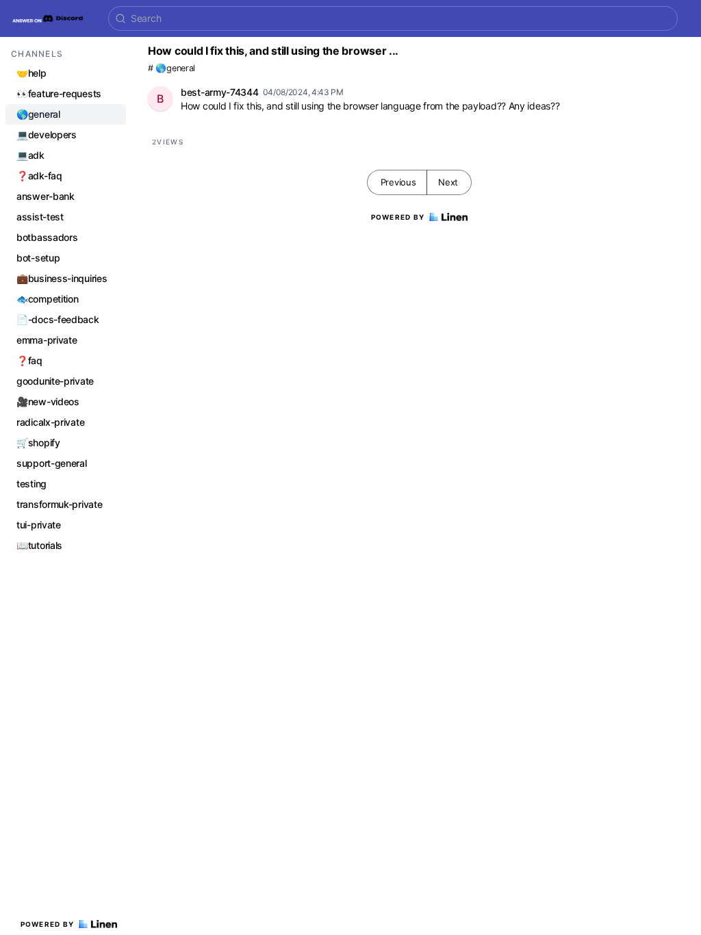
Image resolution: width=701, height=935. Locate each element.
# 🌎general (171, 68)
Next (448, 182)
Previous (398, 182)
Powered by (48, 924)
